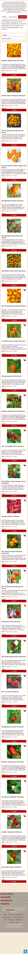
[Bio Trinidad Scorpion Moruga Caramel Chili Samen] (14, 471)
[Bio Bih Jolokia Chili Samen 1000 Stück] (14, 85)
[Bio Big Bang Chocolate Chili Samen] (14, 717)
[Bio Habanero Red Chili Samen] (14, 611)
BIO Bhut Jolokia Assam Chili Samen (13, 762)
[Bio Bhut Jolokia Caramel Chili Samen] (14, 401)
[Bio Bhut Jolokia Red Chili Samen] (14, 822)
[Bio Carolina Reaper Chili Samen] (14, 857)
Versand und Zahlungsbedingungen (15, 914)
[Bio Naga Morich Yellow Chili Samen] (14, 191)
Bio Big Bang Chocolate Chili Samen (13, 727)
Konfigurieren (22, 17)
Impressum (11, 922)
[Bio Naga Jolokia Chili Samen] (14, 506)
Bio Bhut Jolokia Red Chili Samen (12, 832)
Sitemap (17, 922)
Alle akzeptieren (13, 17)
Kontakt (5, 914)
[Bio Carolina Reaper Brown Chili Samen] (14, 646)
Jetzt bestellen (14, 75)
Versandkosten (10, 910)
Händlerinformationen (7, 917)
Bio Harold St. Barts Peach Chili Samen (14, 271)
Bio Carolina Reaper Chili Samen (12, 867)
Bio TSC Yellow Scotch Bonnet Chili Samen (12, 131)
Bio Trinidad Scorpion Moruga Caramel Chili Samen (14, 482)
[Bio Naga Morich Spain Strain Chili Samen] (14, 226)
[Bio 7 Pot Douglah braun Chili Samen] (14, 436)
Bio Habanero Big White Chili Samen (13, 797)
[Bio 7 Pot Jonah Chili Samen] (14, 681)
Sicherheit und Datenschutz (19, 917)
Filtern (5, 35)
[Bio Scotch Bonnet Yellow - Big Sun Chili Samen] (14, 155)
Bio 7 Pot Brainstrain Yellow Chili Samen (14, 306)
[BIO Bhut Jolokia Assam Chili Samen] (14, 752)
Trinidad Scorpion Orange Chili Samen (13, 341)
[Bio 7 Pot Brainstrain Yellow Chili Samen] (14, 296)
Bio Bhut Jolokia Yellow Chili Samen (13, 60)
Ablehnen (4, 17)
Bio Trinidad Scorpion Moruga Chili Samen (12, 587)
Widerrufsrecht (11, 919)
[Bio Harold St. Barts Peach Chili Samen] (14, 261)
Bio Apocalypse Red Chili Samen (12, 376)
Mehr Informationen (16, 12)
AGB (5, 919)
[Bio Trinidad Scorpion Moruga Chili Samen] (14, 576)
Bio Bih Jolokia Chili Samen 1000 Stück (13, 95)
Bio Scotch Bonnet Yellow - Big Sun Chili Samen (14, 166)
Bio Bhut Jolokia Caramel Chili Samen (13, 411)
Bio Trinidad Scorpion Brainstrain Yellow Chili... (12, 552)
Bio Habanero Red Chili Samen (11, 621)
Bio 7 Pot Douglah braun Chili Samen (13, 446)
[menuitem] (5, 914)
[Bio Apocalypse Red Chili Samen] (14, 366)
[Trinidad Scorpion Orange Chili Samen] (14, 331)
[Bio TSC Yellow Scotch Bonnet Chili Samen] (14, 120)
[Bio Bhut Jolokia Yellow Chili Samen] (14, 50)
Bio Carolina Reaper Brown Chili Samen (14, 656)
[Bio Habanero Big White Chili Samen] (14, 787)
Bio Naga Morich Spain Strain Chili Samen (12, 237)
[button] (25, 951)
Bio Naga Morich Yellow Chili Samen (13, 201)
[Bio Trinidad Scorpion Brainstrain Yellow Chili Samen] (14, 541)
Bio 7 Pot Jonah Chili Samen (10, 692)
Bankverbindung (19, 919)
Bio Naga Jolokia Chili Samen (11, 516)
